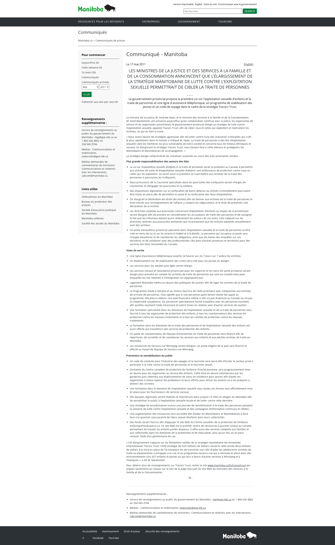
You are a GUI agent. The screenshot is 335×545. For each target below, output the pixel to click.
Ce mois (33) (89, 72)
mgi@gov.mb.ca (222, 499)
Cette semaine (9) (92, 67)
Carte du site (210, 4)
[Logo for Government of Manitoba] (97, 10)
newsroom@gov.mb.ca (193, 507)
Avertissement (110, 531)
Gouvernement (189, 21)
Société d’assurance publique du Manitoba (99, 211)
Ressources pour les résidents (101, 21)
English (198, 4)
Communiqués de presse (110, 40)
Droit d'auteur (132, 531)
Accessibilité (90, 531)
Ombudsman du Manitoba (97, 196)
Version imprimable (183, 4)
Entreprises (151, 21)
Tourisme (225, 21)
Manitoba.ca (85, 40)
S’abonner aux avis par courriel (100, 101)
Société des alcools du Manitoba (100, 223)
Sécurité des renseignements (162, 531)
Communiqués (90, 77)
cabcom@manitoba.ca (143, 516)
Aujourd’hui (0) (90, 62)
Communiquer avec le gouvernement (237, 4)
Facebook (98, 538)
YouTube (114, 538)
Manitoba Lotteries (93, 218)
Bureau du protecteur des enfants (97, 203)
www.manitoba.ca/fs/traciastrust (227, 465)
